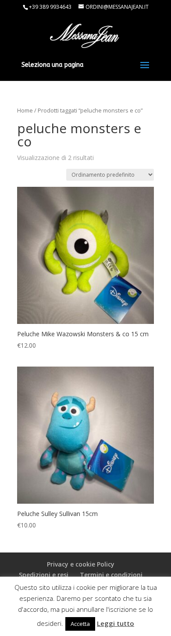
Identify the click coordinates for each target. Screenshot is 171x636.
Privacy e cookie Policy (80, 564)
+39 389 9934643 (50, 7)
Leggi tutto (115, 623)
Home (25, 110)
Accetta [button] (80, 624)
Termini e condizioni (111, 575)
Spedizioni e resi (43, 575)
